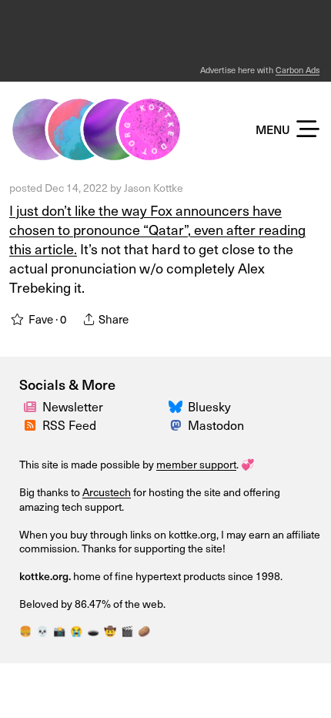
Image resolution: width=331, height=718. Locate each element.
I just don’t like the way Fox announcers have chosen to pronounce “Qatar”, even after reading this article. (157, 229)
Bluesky (209, 406)
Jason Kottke (153, 187)
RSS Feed (69, 425)
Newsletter (72, 406)
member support (196, 464)
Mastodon (216, 425)
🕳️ (93, 631)
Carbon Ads (297, 69)
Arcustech (106, 492)
